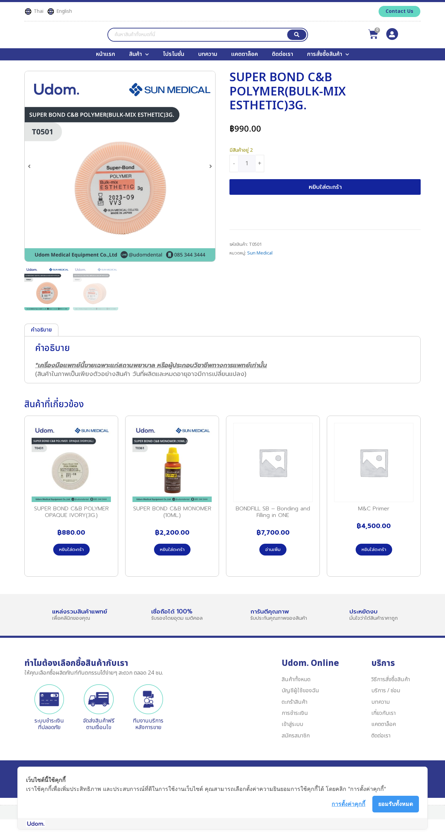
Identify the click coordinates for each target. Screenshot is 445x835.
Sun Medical (260, 253)
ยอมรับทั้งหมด (395, 803)
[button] (29, 166)
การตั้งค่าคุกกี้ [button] (348, 803)
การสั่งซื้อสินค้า (324, 54)
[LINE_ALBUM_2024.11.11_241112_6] (120, 166)
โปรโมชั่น (173, 54)
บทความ (207, 54)
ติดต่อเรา (282, 54)
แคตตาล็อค (244, 54)
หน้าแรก (105, 54)
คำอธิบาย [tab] (41, 330)
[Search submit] (297, 34)
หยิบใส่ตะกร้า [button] (71, 549)
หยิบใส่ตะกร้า (325, 186)
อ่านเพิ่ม (273, 549)
